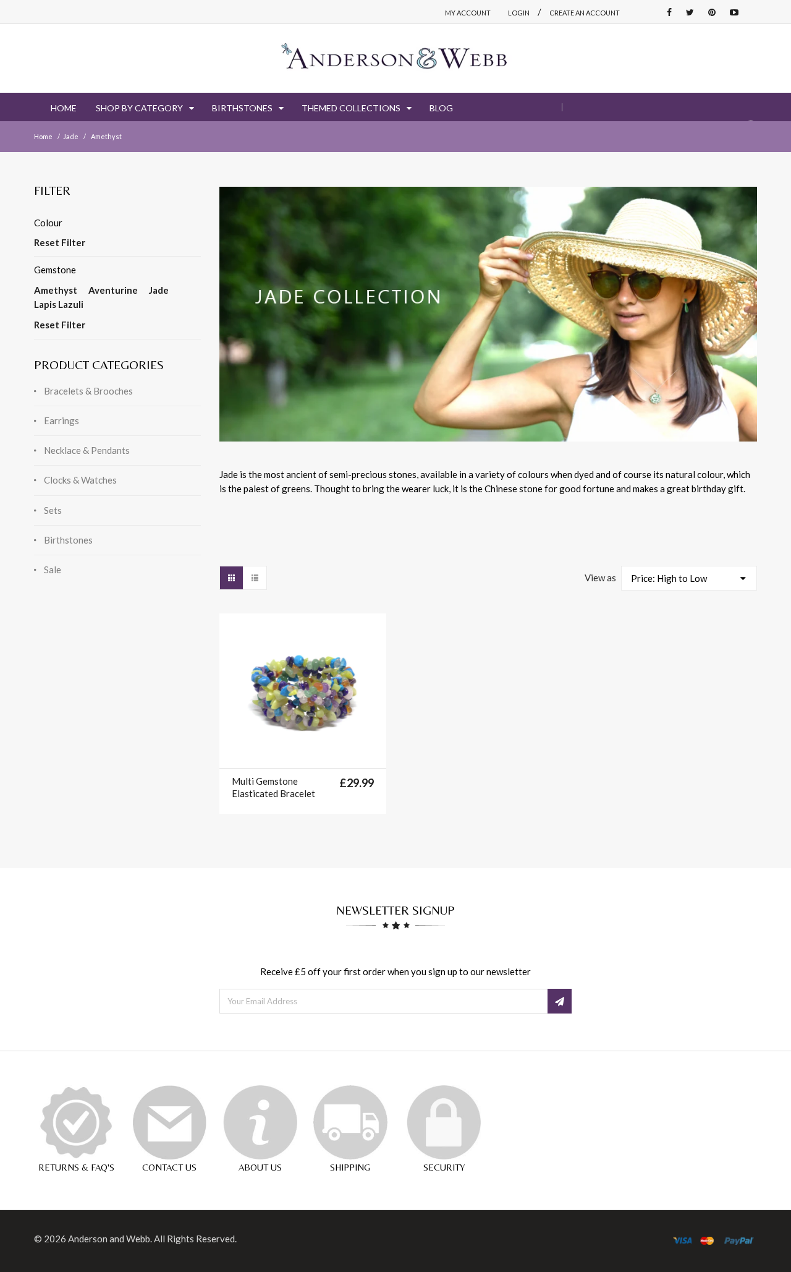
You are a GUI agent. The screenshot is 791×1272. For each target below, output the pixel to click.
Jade (70, 136)
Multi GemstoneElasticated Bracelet (273, 787)
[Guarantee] (76, 1122)
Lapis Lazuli (58, 304)
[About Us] (260, 1122)
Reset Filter (59, 242)
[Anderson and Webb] (395, 58)
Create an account (584, 13)
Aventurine (113, 290)
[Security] (444, 1122)
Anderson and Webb (109, 1238)
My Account (468, 13)
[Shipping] (350, 1122)
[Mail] (169, 1122)
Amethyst (55, 290)
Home (43, 136)
